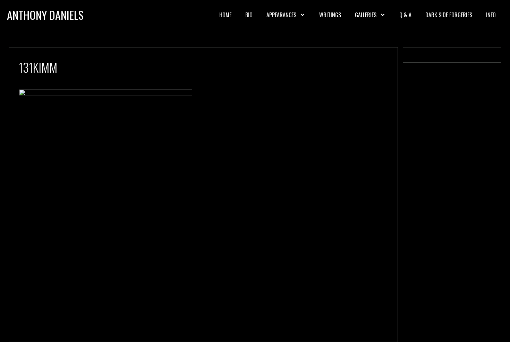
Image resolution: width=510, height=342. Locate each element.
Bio (249, 15)
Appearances (281, 15)
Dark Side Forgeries (448, 15)
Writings (330, 15)
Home (225, 15)
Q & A (405, 15)
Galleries (365, 15)
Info (491, 15)
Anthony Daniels (45, 15)
